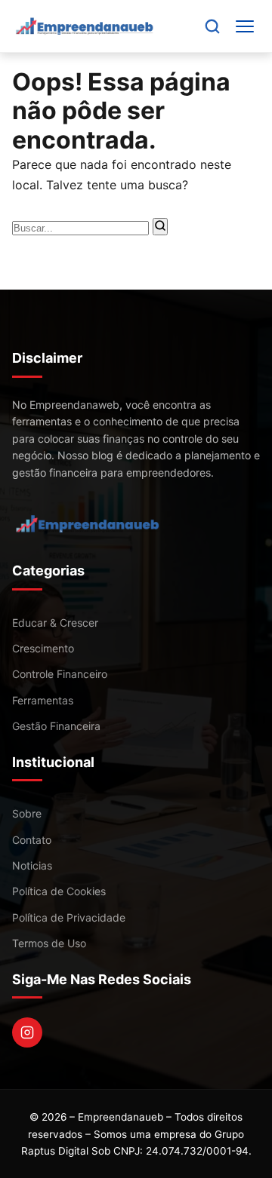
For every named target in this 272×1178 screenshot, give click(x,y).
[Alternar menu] (245, 26)
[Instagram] (27, 1032)
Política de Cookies (59, 891)
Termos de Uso (49, 943)
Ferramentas (42, 700)
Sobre (27, 813)
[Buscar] (160, 226)
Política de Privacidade (68, 917)
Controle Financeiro (59, 673)
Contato (31, 839)
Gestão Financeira (56, 725)
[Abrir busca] (212, 26)
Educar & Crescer (55, 622)
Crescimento (43, 648)
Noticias (32, 865)
